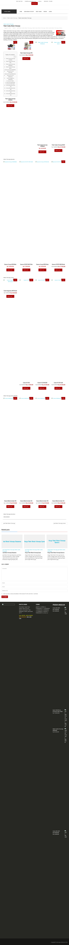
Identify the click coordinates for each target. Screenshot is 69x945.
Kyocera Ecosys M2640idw (10, 69)
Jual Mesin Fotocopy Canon (60, 523)
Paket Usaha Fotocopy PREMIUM (10, 65)
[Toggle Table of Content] (14, 57)
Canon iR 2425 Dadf (11, 83)
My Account (34, 3)
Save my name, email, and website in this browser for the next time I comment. (20, 593)
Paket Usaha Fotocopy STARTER (10, 59)
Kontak (45, 11)
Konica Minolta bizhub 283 (10, 89)
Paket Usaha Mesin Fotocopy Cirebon (54, 28)
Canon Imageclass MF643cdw (10, 79)
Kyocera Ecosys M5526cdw (10, 74)
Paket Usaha (39, 11)
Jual (3, 549)
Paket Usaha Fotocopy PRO (10, 62)
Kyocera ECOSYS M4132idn (10, 72)
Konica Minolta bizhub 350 (10, 91)
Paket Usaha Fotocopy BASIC (10, 67)
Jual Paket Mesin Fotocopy (9, 523)
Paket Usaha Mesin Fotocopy (38, 28)
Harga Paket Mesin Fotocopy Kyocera (57, 541)
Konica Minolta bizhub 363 (10, 94)
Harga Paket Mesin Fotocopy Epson (34, 541)
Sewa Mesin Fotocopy (29, 11)
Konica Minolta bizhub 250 (10, 86)
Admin (14, 28)
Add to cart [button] (9, 105)
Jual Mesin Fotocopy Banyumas (12, 541)
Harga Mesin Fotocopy (9, 549)
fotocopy (13, 35)
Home (21, 11)
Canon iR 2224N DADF (10, 82)
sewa (34, 35)
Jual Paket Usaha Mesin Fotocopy (24, 28)
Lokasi (50, 11)
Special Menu (7, 11)
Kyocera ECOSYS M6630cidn (10, 76)
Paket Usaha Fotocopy (8, 24)
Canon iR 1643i (11, 81)
